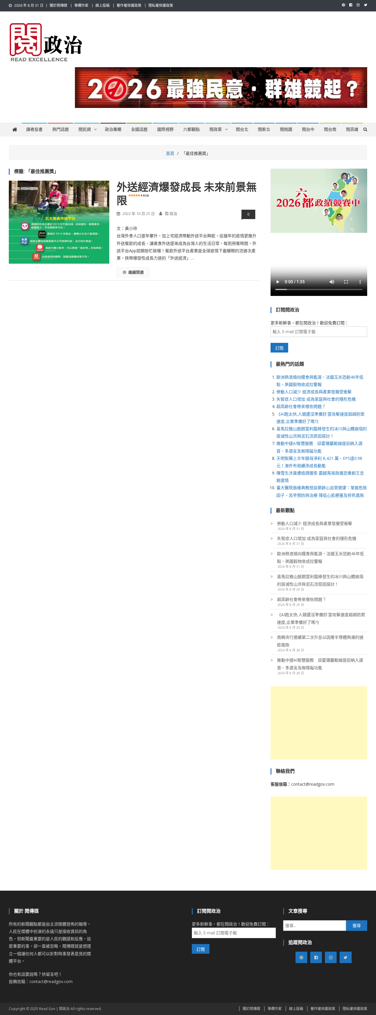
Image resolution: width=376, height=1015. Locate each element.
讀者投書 (34, 129)
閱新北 (264, 129)
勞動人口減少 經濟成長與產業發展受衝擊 (314, 391)
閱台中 (308, 129)
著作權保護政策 (129, 5)
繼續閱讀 (136, 272)
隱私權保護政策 (160, 5)
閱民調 (84, 129)
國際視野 (165, 129)
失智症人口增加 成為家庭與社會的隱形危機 (316, 399)
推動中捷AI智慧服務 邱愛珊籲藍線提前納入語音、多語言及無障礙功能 (320, 663)
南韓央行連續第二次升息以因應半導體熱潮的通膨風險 (320, 641)
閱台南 (330, 129)
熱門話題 (60, 129)
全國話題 (139, 129)
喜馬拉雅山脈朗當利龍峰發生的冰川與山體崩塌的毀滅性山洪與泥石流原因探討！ (320, 580)
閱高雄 (352, 129)
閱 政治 (171, 213)
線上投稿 (102, 5)
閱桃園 (286, 129)
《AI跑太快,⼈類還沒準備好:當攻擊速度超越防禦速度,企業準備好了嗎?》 (321, 618)
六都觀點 (191, 129)
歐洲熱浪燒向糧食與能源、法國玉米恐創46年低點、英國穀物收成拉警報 (320, 557)
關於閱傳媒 (58, 5)
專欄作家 (81, 5)
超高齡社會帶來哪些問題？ (301, 406)
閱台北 (242, 129)
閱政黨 (215, 129)
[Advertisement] (319, 723)
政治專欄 (113, 129)
